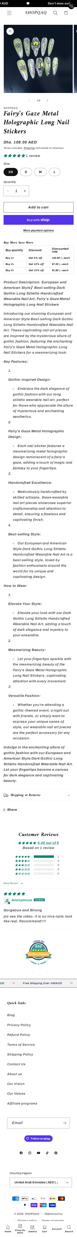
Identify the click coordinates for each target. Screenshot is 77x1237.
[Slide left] (29, 100)
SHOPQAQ (32, 1213)
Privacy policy (27, 1220)
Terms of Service (21, 1044)
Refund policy (54, 1213)
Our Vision (16, 1084)
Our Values (16, 1093)
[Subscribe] (64, 1123)
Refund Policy (18, 1035)
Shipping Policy (20, 1054)
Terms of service (53, 1220)
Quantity (10, 182)
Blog (11, 1015)
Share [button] (12, 809)
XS (10, 172)
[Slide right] (48, 100)
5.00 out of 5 (48, 843)
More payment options (38, 230)
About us (14, 1074)
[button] (9, 13)
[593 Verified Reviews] (38, 966)
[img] (14, 894)
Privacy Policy (19, 1025)
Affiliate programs (22, 1103)
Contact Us (16, 1064)
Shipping (29, 148)
